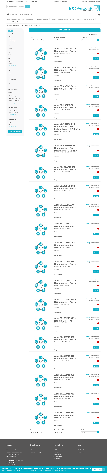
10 (57, 40)
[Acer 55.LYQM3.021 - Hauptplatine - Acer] (41, 286)
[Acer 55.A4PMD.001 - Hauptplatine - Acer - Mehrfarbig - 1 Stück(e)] (41, 151)
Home (7, 25)
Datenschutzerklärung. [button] (60, 470)
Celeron (10, 61)
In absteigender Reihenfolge (98, 40)
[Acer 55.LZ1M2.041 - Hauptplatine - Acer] (41, 324)
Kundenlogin (81, 450)
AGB (55, 450)
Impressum (57, 458)
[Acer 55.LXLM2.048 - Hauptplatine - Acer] (41, 211)
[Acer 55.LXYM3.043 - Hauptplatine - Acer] (41, 248)
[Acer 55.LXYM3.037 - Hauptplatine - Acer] (41, 229)
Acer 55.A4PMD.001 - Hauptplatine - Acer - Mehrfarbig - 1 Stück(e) (66, 148)
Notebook (10, 48)
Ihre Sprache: (57, 1)
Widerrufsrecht (58, 456)
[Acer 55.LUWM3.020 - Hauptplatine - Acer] (41, 173)
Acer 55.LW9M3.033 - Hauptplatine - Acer (65, 187)
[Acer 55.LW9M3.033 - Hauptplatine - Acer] (41, 192)
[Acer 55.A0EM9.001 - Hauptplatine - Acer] (41, 111)
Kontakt (98, 1)
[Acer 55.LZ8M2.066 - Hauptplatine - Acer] (41, 418)
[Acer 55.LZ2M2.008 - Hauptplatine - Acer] (41, 343)
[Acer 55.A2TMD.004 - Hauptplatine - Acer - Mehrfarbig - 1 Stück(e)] (41, 130)
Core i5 (10, 63)
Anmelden (84, 1)
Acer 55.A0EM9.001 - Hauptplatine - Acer (65, 106)
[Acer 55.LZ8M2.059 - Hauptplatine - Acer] (41, 399)
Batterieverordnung (36, 452)
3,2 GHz (10, 92)
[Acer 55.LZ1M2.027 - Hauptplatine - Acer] (41, 305)
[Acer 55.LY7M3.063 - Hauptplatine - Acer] (41, 267)
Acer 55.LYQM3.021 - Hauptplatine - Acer (65, 281)
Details (96, 58)
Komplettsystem (12, 79)
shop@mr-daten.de (13, 456)
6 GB (9, 122)
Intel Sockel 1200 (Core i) (14, 98)
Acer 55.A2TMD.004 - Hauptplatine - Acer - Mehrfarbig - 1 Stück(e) (66, 126)
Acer (9, 36)
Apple (9, 38)
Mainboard (11, 85)
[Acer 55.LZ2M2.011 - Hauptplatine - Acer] (41, 362)
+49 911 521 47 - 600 (31, 1)
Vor (43, 40)
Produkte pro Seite (59, 37)
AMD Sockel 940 (12, 110)
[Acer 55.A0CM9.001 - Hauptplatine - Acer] (41, 73)
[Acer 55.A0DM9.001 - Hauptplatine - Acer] (41, 92)
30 (61, 40)
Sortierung (84, 37)
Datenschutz (57, 454)
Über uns (56, 452)
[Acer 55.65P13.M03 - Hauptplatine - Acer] (41, 54)
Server (10, 73)
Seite (31, 37)
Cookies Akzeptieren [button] (98, 469)
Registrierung (92, 1)
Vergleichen (57, 61)
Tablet (9, 54)
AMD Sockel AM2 (13, 112)
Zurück (31, 40)
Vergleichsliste (93, 34)
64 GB (10, 124)
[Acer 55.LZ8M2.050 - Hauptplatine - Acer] (41, 381)
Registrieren (81, 452)
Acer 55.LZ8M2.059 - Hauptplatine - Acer (65, 395)
